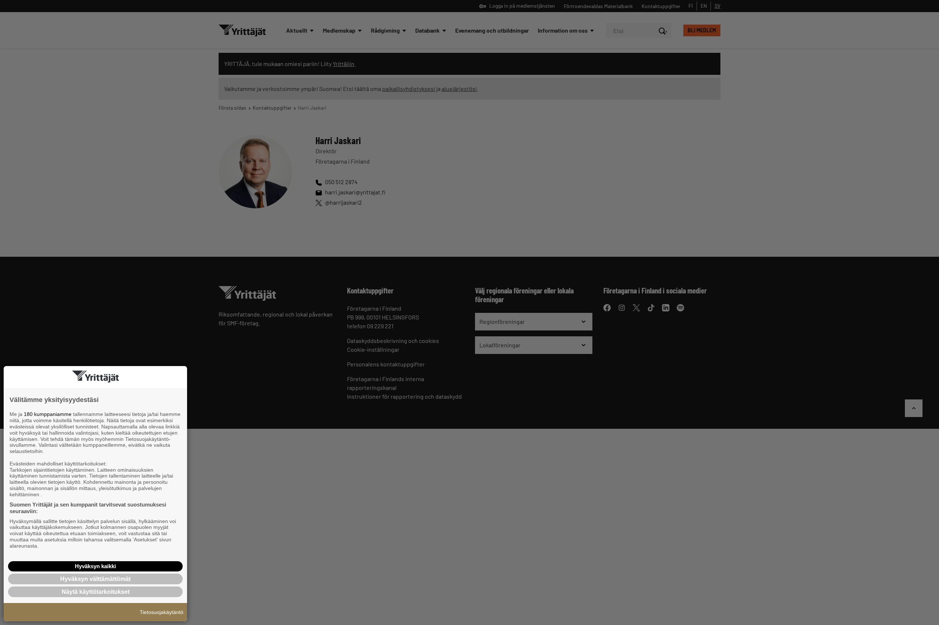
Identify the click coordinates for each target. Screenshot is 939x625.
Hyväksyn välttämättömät (95, 579)
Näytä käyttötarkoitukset (95, 592)
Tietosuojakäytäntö (161, 612)
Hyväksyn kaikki (95, 566)
